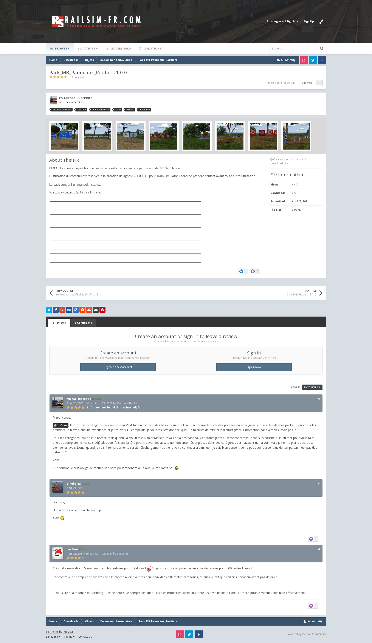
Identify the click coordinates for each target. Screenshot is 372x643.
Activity (88, 48)
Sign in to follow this (283, 83)
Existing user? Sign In (282, 21)
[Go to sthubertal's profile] (57, 487)
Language (52, 636)
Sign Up (309, 21)
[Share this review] (319, 398)
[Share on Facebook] (56, 310)
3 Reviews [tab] (59, 323)
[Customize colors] (321, 21)
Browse (60, 48)
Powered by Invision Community (306, 634)
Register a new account (118, 367)
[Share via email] (96, 310)
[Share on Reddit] (82, 310)
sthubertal (74, 483)
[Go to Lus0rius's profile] (57, 553)
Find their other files (71, 102)
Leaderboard (120, 48)
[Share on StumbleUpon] (89, 310)
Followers (306, 83)
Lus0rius (72, 549)
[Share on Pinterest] (102, 310)
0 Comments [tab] (83, 323)
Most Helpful (312, 387)
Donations (152, 48)
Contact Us (85, 636)
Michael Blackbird (78, 98)
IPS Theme (52, 632)
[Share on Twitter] (49, 310)
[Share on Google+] (62, 310)
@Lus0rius (60, 425)
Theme (68, 636)
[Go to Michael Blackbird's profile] (53, 100)
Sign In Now (254, 367)
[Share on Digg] (69, 310)
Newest (295, 387)
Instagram (304, 60)
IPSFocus (68, 632)
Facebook (322, 60)
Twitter (313, 60)
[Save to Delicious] (76, 310)
